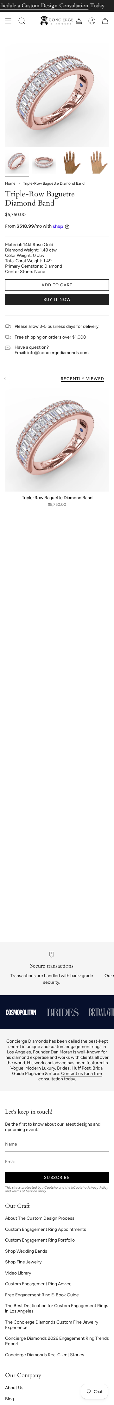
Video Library (18, 1273)
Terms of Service (24, 1191)
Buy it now (57, 299)
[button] (22, 21)
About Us (14, 1387)
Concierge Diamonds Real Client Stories (44, 1354)
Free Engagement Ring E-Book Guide (42, 1295)
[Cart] (105, 21)
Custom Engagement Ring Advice (38, 1284)
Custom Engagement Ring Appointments (45, 1229)
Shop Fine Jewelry (23, 1262)
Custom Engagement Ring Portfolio (40, 1240)
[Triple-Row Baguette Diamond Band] (57, 440)
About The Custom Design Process (39, 1218)
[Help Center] (78, 21)
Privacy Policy (97, 1188)
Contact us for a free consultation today (70, 1076)
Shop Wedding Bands (26, 1251)
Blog (9, 1399)
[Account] (92, 21)
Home (10, 183)
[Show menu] (8, 21)
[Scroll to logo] (21, 1012)
